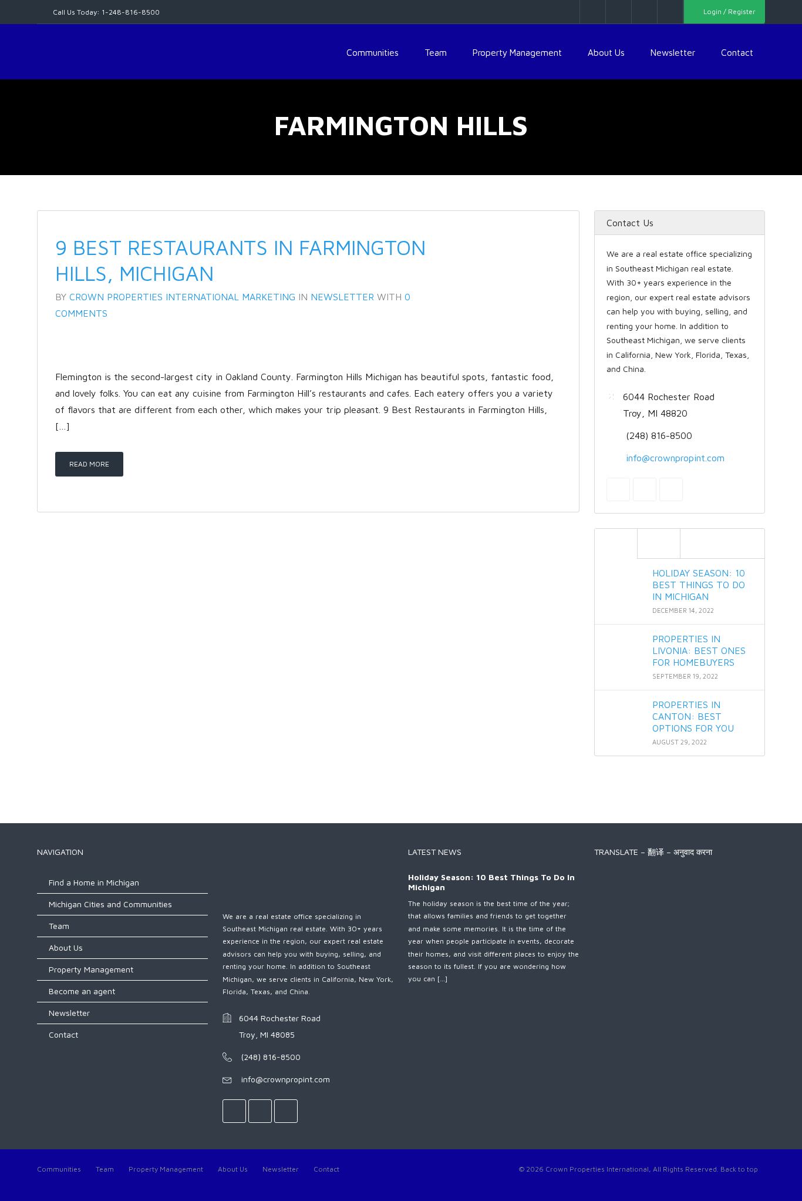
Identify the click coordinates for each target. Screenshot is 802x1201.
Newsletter (673, 52)
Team (435, 52)
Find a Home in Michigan (94, 882)
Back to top (739, 1169)
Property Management (517, 52)
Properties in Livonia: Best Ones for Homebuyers (699, 650)
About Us (606, 52)
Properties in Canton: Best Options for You (693, 716)
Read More (89, 463)
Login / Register (729, 11)
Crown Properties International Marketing (182, 296)
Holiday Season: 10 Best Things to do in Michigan (698, 584)
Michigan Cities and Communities (110, 904)
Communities (372, 52)
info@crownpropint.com (675, 457)
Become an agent (82, 991)
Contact (737, 52)
